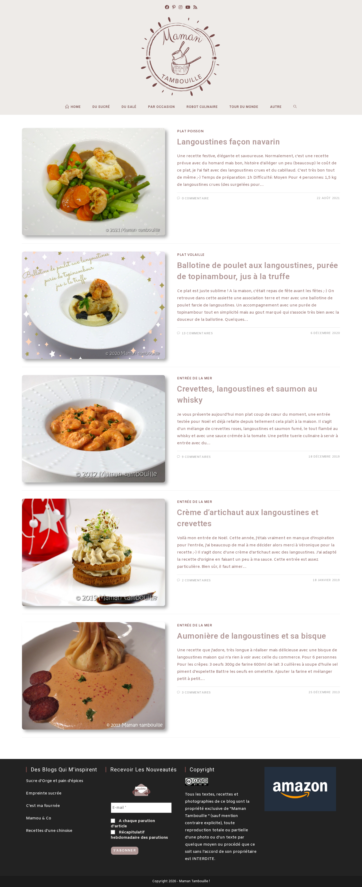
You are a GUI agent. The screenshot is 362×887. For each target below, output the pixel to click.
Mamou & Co (38, 818)
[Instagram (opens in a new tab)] (180, 8)
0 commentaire (195, 198)
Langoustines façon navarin (228, 141)
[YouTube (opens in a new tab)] (188, 8)
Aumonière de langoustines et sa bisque (251, 635)
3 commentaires (196, 693)
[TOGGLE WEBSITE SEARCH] (295, 107)
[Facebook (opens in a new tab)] (167, 8)
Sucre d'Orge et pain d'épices (54, 781)
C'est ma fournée (43, 806)
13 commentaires (197, 333)
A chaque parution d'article (133, 823)
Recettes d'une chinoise (49, 830)
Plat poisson (190, 131)
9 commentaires (196, 457)
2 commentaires (196, 580)
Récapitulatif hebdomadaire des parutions (139, 835)
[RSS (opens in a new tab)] (195, 8)
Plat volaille (191, 255)
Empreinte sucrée (43, 793)
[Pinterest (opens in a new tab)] (174, 8)
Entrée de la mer (194, 378)
